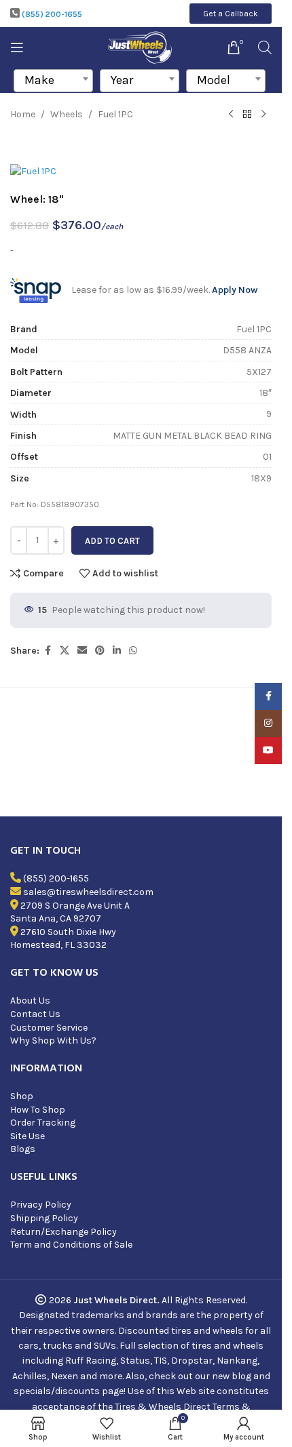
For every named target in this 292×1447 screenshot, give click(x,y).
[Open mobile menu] (17, 47)
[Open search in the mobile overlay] (265, 47)
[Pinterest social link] (100, 650)
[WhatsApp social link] (133, 650)
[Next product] (263, 114)
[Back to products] (247, 114)
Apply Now (234, 290)
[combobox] (53, 80)
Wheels (66, 114)
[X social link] (64, 650)
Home (22, 114)
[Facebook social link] (47, 650)
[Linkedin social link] (117, 650)
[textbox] (53, 80)
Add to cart (112, 541)
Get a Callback (230, 13)
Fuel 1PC (115, 114)
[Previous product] (231, 114)
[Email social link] (82, 650)
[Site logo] (141, 46)
